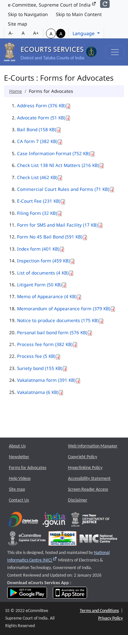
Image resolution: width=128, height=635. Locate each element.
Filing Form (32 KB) (37, 213)
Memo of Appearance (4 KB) (46, 296)
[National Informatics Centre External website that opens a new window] (98, 540)
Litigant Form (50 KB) (39, 284)
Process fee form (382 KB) (45, 344)
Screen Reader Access (88, 489)
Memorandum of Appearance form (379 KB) (63, 308)
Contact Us (19, 500)
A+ (36, 33)
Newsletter (19, 457)
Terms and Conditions (99, 611)
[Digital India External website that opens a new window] (23, 521)
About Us (17, 446)
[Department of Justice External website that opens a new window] (90, 521)
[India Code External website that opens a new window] (62, 540)
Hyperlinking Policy (85, 468)
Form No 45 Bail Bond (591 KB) (49, 237)
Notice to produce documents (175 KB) (58, 320)
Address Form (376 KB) (41, 105)
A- (11, 33)
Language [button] (84, 33)
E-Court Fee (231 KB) (38, 201)
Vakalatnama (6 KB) (37, 392)
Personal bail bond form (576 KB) (52, 332)
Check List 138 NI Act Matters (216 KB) (58, 165)
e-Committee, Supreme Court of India (50, 5)
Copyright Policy (82, 457)
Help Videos (20, 479)
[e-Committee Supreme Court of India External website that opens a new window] (26, 540)
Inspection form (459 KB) (43, 260)
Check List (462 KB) (37, 177)
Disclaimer (77, 500)
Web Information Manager (92, 446)
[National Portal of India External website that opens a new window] (54, 521)
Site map (17, 24)
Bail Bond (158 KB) (36, 129)
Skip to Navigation (28, 14)
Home (15, 91)
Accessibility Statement (89, 479)
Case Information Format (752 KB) (53, 153)
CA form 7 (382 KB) (37, 141)
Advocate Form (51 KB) (41, 117)
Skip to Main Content (79, 14)
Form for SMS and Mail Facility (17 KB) (57, 225)
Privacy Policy (110, 618)
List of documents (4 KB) (43, 273)
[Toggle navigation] (115, 52)
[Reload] (105, 4)
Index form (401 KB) (38, 249)
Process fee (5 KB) (36, 356)
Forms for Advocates (27, 468)
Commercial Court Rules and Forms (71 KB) (63, 189)
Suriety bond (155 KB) (39, 368)
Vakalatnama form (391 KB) (46, 380)
